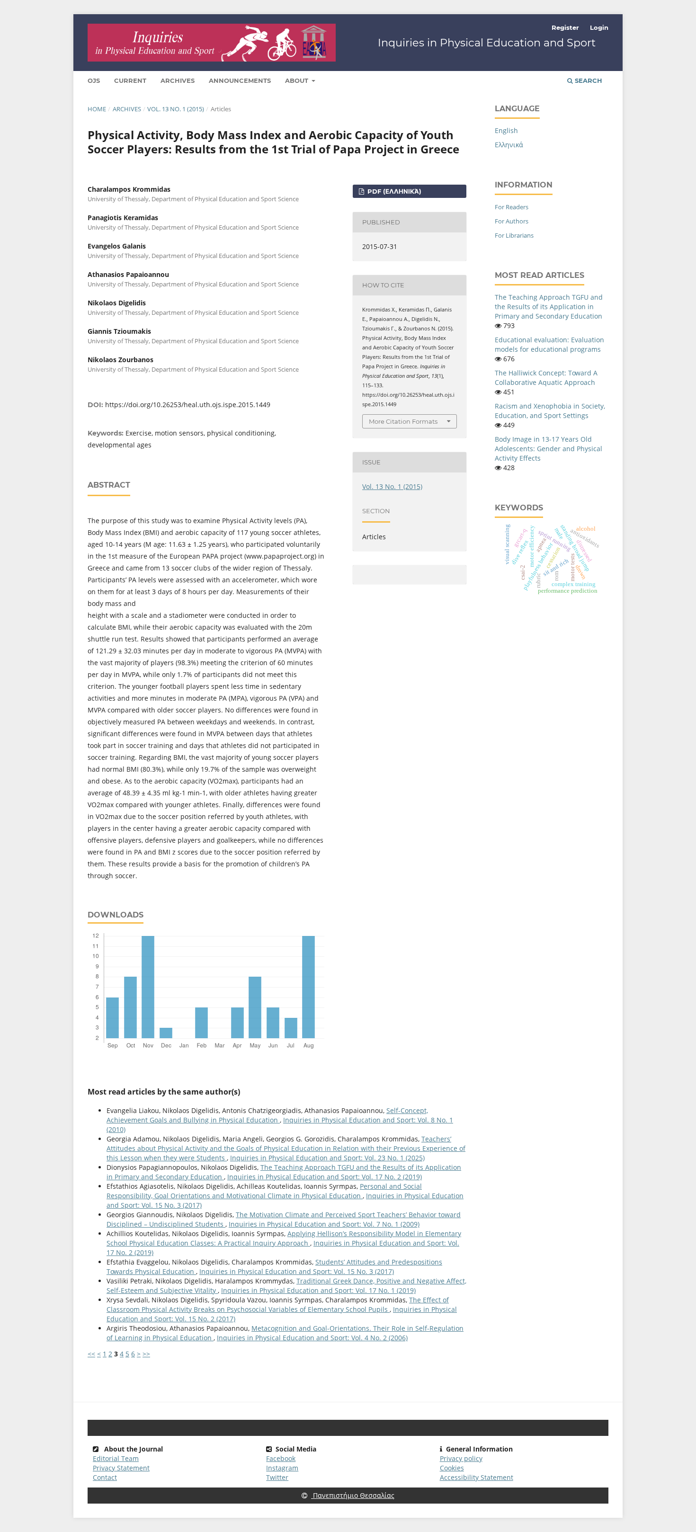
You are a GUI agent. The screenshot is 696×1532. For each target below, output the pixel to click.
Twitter (277, 1477)
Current (130, 80)
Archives (178, 80)
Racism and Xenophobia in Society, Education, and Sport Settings (550, 410)
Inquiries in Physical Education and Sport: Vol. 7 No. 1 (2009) (324, 1224)
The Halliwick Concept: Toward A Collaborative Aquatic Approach (546, 377)
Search (587, 80)
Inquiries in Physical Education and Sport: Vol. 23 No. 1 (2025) (327, 1157)
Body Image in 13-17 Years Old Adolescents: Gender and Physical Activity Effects (548, 449)
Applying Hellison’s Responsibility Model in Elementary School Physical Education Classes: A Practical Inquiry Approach (284, 1238)
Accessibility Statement (476, 1477)
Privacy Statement (121, 1467)
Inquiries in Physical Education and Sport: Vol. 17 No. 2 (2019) (324, 1176)
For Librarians (514, 235)
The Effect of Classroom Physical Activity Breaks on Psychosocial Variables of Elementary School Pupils (278, 1304)
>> (146, 1353)
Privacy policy (461, 1458)
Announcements (240, 80)
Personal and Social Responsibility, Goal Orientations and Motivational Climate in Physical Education (264, 1191)
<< (91, 1353)
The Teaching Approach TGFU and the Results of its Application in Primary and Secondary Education (549, 307)
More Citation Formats (403, 421)
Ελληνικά (509, 144)
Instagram (282, 1467)
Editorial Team (116, 1458)
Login (599, 27)
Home (97, 109)
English (506, 130)
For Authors (511, 221)
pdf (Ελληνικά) (393, 191)
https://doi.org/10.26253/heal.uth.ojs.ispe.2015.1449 (187, 404)
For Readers (511, 207)
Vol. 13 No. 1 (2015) (175, 109)
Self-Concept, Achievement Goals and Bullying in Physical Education (267, 1115)
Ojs (94, 80)
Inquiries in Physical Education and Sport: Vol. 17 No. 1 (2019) (318, 1290)
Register (565, 27)
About (297, 80)
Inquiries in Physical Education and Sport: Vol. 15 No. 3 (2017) (296, 1271)
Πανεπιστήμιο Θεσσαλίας (352, 1495)
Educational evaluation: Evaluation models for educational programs (549, 344)
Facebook (280, 1458)
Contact (105, 1477)
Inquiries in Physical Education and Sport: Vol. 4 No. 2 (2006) (312, 1337)
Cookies (452, 1467)
